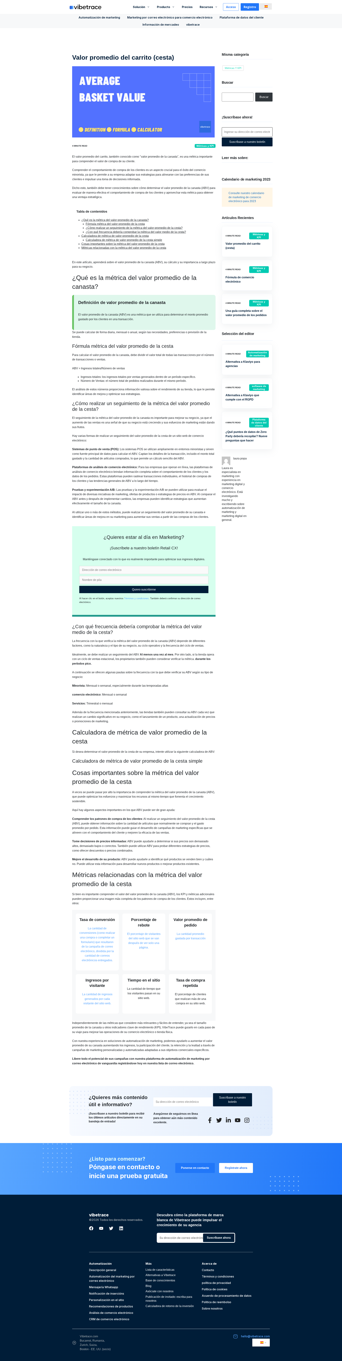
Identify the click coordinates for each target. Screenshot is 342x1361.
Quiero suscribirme (144, 589)
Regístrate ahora (236, 1167)
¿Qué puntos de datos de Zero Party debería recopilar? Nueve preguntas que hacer (246, 436)
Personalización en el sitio (106, 1300)
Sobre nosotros (212, 1308)
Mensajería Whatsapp (103, 1287)
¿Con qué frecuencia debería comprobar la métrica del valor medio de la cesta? (136, 231)
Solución (139, 7)
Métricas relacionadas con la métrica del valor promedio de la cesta (123, 247)
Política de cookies (214, 1289)
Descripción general (102, 1270)
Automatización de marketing (99, 17)
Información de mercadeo (160, 24)
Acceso (231, 7)
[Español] (265, 6)
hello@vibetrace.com (255, 1336)
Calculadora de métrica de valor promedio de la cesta (115, 235)
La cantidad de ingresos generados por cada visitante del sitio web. (97, 999)
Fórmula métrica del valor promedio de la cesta (115, 223)
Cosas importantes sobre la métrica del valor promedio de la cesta (123, 243)
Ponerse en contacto (195, 1167)
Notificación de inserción (106, 1293)
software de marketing (259, 388)
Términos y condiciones (136, 598)
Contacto (208, 1270)
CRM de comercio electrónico (109, 1319)
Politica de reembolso (216, 1302)
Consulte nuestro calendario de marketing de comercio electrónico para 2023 (246, 197)
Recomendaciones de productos (111, 1306)
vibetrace (193, 24)
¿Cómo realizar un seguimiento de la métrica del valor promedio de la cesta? (134, 227)
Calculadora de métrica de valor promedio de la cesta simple (124, 239)
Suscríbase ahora (219, 1237)
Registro (250, 7)
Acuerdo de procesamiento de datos (226, 1295)
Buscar (264, 96)
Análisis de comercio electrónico (111, 1313)
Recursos (206, 7)
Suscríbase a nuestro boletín (247, 141)
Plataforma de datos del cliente (242, 17)
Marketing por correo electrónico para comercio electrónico (170, 17)
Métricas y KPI (205, 145)
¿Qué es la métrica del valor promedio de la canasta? (115, 220)
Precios (187, 7)
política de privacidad (216, 1283)
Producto (163, 7)
